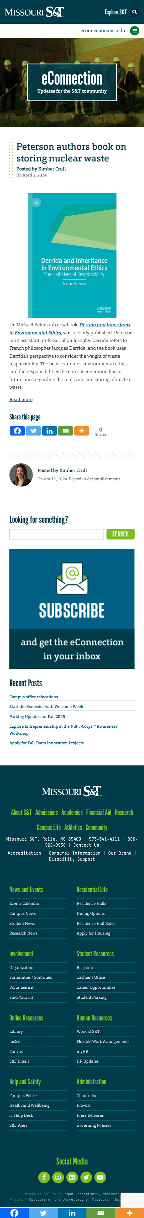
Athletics (73, 827)
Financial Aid (98, 812)
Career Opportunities (96, 987)
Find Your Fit (21, 997)
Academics (72, 812)
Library (16, 1031)
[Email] (65, 431)
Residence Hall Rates (96, 923)
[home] (47, 12)
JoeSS (14, 1041)
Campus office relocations (33, 697)
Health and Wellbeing (29, 1105)
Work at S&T (88, 1031)
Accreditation (24, 853)
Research (124, 812)
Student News (22, 923)
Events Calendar (24, 903)
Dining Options (91, 913)
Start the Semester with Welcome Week (46, 706)
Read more (20, 400)
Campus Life (49, 827)
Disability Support (72, 859)
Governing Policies (94, 1125)
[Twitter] (33, 431)
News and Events (26, 889)
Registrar (85, 967)
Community (96, 827)
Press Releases (90, 1115)
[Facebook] (17, 431)
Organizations (22, 967)
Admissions (46, 812)
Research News (23, 933)
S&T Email (19, 1061)
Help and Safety (25, 1081)
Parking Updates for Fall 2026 (37, 716)
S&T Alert (18, 1125)
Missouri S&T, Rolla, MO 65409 (43, 839)
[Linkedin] (49, 431)
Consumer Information (74, 853)
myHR (82, 1051)
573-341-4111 (104, 839)
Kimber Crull (52, 169)
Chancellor (87, 1095)
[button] (134, 12)
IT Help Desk (21, 1115)
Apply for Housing (94, 933)
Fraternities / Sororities (30, 977)
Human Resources (94, 1017)
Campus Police (23, 1095)
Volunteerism (21, 987)
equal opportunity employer (92, 1194)
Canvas (16, 1051)
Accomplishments (104, 479)
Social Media (72, 1161)
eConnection (72, 78)
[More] (81, 431)
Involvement (21, 953)
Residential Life (92, 889)
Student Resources (95, 953)
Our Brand (119, 853)
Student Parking (91, 997)
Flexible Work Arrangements (103, 1041)
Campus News (22, 913)
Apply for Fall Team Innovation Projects (46, 743)
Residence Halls (91, 903)
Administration (91, 1081)
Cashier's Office (91, 977)
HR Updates (88, 1061)
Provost (84, 1105)
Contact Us (86, 845)
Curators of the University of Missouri (69, 1200)
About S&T (21, 812)
